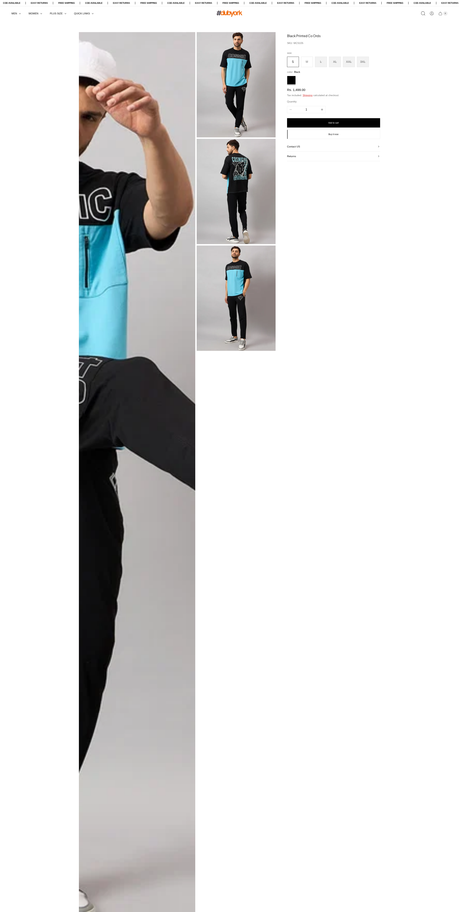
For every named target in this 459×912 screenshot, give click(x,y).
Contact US (293, 146)
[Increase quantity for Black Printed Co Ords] (322, 109)
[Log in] (432, 13)
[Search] (423, 13)
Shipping (308, 95)
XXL (349, 61)
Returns (291, 156)
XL (335, 61)
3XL (362, 61)
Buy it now (333, 134)
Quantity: (292, 101)
